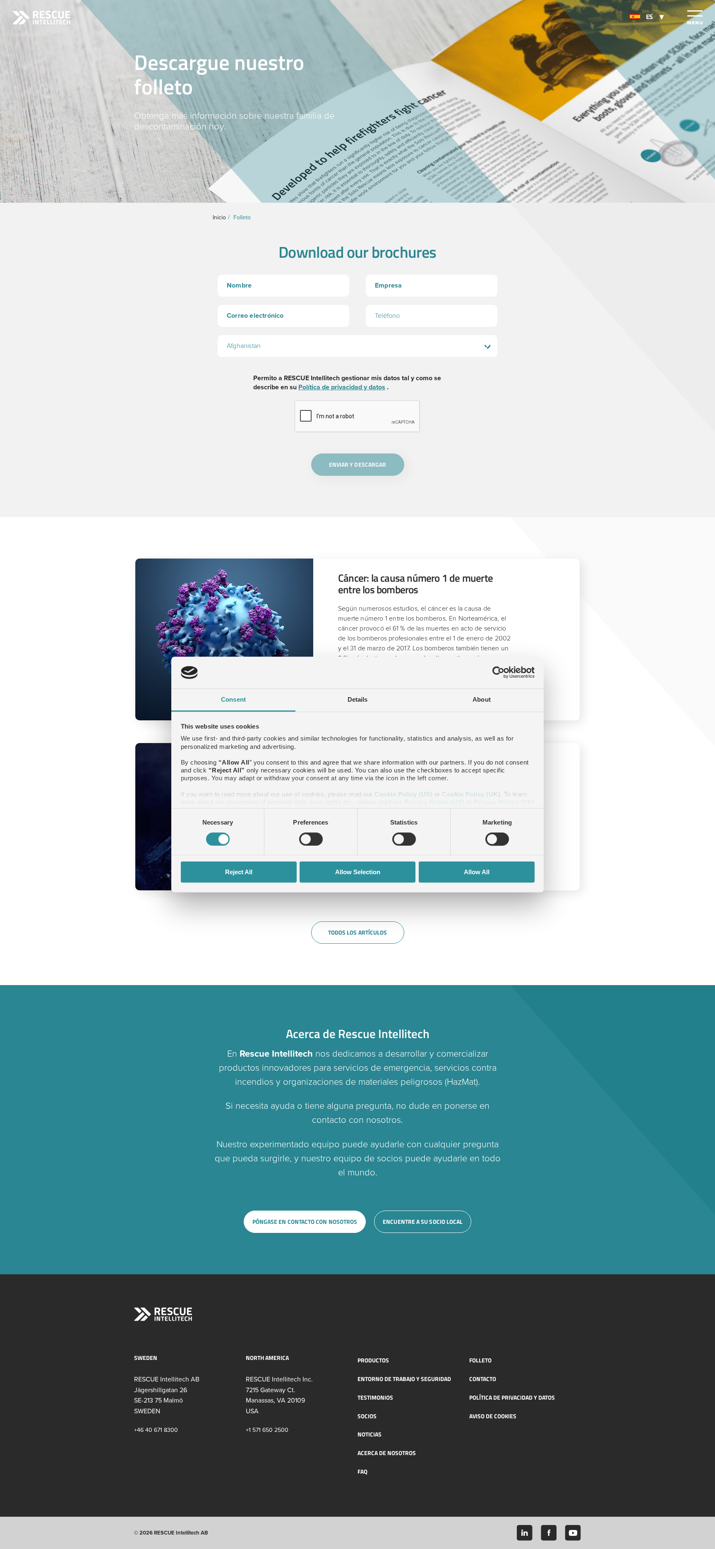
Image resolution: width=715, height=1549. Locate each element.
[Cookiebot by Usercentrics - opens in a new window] (498, 673)
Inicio (219, 217)
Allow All (476, 871)
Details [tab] (358, 699)
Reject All (238, 871)
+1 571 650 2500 (267, 1430)
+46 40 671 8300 (156, 1430)
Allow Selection (357, 871)
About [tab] (482, 699)
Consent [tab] (233, 699)
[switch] (311, 839)
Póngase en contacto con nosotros (305, 1221)
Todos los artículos (357, 932)
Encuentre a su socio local (423, 1221)
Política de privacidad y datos (341, 387)
